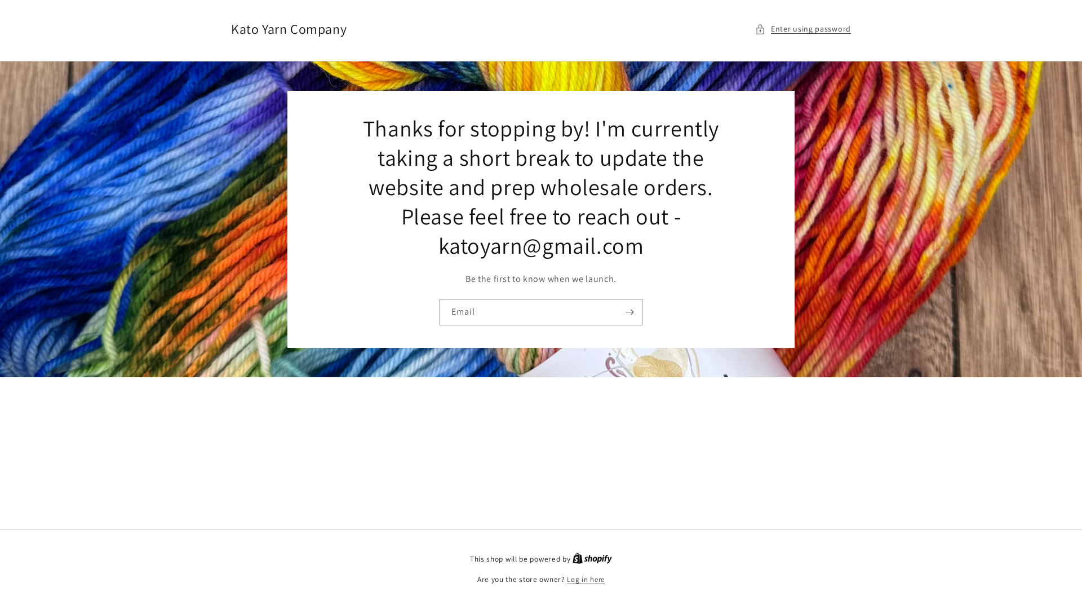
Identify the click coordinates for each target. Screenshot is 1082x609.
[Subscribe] (629, 312)
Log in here (586, 579)
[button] (803, 29)
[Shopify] (592, 559)
